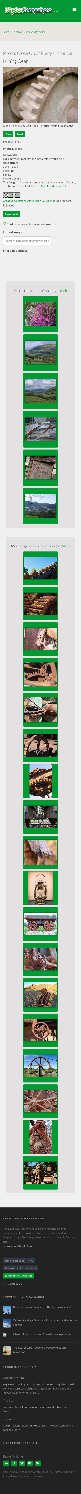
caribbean (66, 1425)
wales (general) (55, 290)
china (59, 1407)
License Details (40, 186)
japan (33, 1407)
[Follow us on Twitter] (22, 1463)
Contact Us (15, 1283)
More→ (34, 1392)
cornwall (19, 1388)
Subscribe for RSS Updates (18, 1275)
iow (55, 1388)
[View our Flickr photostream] (6, 1463)
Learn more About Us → (17, 1246)
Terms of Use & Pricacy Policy (20, 1267)
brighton (61, 1384)
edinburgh (33, 1388)
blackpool (38, 1384)
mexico (53, 1425)
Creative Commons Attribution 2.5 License (29, 200)
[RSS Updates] (38, 1463)
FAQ (31, 1260)
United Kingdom (13, 1377)
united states (38, 1425)
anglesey (8, 1384)
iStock (65, 546)
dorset (50, 1384)
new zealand (46, 1407)
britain (18, 32)
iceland (16, 1425)
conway (7, 1388)
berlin (6, 1425)
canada (7, 1429)
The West (9, 1419)
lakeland (65, 1388)
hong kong (21, 1407)
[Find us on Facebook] (14, 1463)
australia (8, 1407)
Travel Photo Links (14, 1260)
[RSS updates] (30, 1463)
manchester (20, 1392)
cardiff (72, 1384)
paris (25, 1425)
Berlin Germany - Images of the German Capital (42, 1307)
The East (8, 1400)
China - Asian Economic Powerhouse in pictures (42, 1334)
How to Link (59, 186)
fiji (65, 1407)
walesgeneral (36, 32)
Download (11, 214)
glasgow (46, 1388)
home (7, 32)
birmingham (23, 1384)
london (7, 1392)
